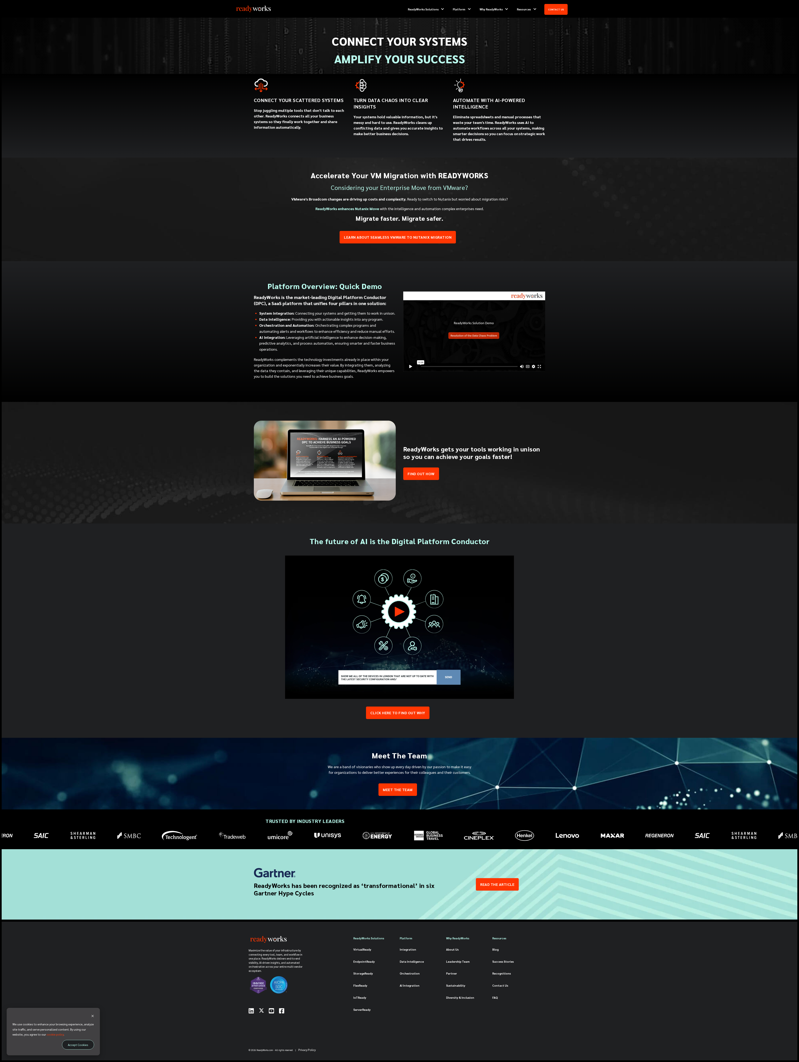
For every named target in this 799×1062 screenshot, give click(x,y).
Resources (524, 9)
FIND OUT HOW (421, 473)
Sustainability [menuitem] (455, 985)
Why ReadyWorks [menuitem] (457, 938)
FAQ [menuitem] (495, 997)
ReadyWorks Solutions (423, 9)
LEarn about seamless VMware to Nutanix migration (398, 237)
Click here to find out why (397, 712)
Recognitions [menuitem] (501, 973)
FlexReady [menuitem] (360, 985)
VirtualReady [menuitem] (362, 949)
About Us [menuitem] (452, 949)
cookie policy (55, 1034)
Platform (459, 9)
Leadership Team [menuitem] (458, 961)
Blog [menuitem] (495, 949)
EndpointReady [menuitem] (364, 961)
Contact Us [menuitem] (500, 985)
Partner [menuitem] (451, 973)
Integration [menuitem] (408, 949)
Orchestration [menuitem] (410, 973)
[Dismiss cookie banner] (92, 1016)
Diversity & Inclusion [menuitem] (460, 997)
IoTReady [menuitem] (359, 997)
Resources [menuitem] (499, 938)
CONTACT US (556, 9)
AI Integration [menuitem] (409, 985)
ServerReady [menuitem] (362, 1009)
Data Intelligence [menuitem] (412, 961)
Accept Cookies (78, 1045)
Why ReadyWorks (491, 9)
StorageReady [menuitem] (363, 973)
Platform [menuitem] (406, 938)
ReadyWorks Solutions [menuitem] (368, 938)
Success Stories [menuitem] (503, 961)
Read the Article (497, 884)
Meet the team (398, 789)
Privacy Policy (307, 1050)
